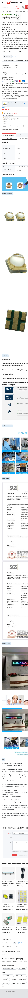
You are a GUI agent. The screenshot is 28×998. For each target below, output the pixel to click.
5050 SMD (4, 949)
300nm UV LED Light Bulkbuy (19, 983)
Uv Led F (5, 979)
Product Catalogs (23, 943)
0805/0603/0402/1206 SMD (8, 951)
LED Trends (5, 983)
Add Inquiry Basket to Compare (10, 129)
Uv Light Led (13, 979)
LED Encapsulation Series (20, 11)
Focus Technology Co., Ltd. (19, 991)
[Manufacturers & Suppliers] (14, 2)
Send (15, 855)
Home (3, 11)
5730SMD (18, 951)
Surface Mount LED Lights (9, 968)
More (3, 986)
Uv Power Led (22, 979)
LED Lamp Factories (21, 976)
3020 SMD (18, 949)
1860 (17, 946)
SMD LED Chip (22, 968)
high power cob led (6, 946)
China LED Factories (8, 976)
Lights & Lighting (9, 11)
